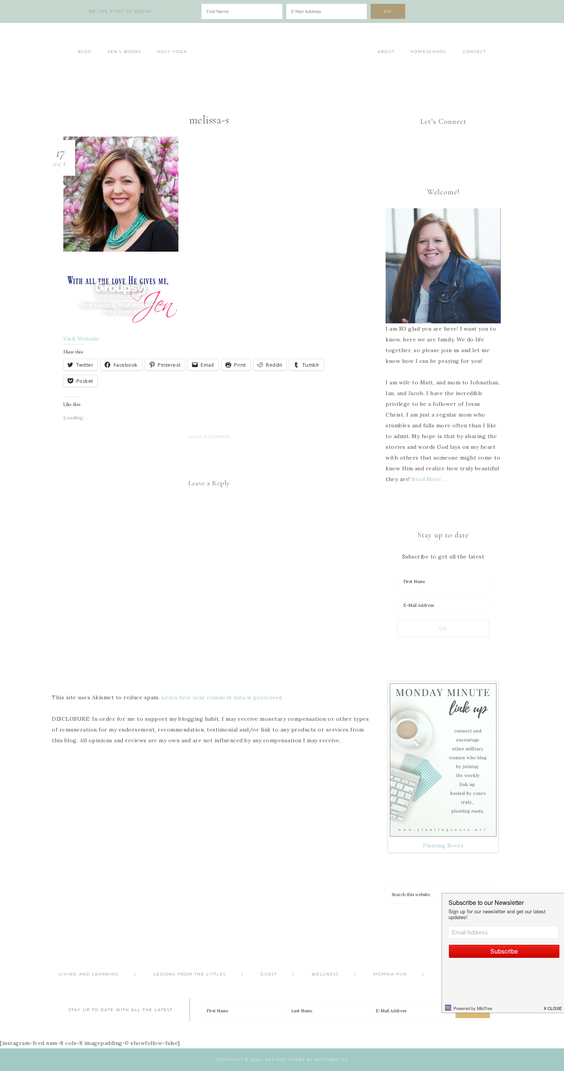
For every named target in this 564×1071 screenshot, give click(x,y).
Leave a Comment (209, 436)
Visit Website (81, 338)
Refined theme (285, 1060)
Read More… (429, 479)
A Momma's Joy (282, 57)
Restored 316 (331, 1060)
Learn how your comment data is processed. (223, 697)
